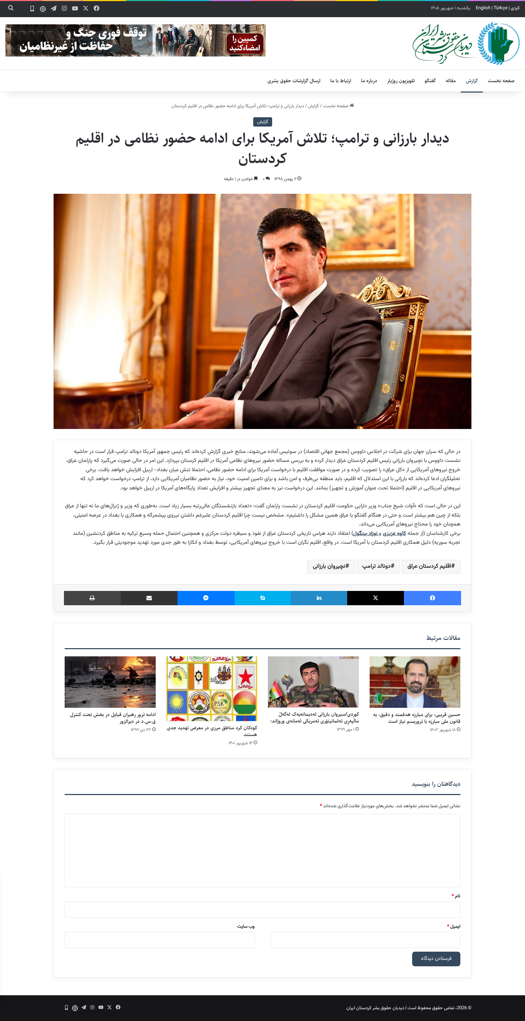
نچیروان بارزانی (329, 566)
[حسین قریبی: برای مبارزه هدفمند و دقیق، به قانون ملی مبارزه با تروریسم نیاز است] (415, 682)
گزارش (472, 81)
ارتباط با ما (340, 81)
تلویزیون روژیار (401, 81)
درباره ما (369, 81)
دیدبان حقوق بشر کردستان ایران (375, 1008)
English (483, 8)
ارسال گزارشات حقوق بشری (294, 81)
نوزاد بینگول (365, 533)
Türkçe (501, 8)
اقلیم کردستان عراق (429, 566)
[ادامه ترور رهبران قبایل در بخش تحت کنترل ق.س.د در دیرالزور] (110, 682)
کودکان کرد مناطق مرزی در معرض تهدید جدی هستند (212, 731)
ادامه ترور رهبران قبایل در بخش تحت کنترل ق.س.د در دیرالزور (113, 718)
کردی (515, 8)
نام (456, 896)
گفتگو (430, 81)
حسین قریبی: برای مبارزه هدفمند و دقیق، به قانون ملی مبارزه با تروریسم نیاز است (416, 718)
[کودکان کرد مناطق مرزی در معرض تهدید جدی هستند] (212, 688)
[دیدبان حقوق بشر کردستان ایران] (466, 43)
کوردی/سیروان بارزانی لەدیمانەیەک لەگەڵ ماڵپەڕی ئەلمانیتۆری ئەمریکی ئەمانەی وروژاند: (314, 717)
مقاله (451, 81)
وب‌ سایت (246, 926)
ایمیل (453, 926)
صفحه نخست (501, 81)
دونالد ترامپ (376, 566)
